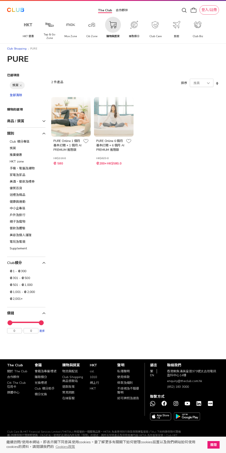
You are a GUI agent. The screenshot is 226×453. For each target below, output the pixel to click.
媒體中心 (13, 392)
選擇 (42, 331)
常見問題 (68, 392)
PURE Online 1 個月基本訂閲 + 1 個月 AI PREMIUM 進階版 (67, 145)
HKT (93, 388)
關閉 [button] (213, 445)
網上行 (94, 383)
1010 (93, 377)
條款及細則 (125, 383)
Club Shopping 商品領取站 (72, 379)
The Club (105, 10)
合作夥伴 (122, 10)
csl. (92, 371)
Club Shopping (16, 48)
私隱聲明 (123, 371)
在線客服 (68, 398)
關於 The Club (17, 371)
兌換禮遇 (41, 383)
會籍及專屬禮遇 (45, 371)
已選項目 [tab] (13, 75)
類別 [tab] (10, 133)
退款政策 (68, 387)
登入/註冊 (209, 10)
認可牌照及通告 (128, 398)
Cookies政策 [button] (65, 446)
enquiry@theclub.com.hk (184, 381)
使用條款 (123, 377)
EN (152, 375)
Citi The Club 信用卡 (16, 385)
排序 (184, 83)
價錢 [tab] (10, 313)
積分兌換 (41, 394)
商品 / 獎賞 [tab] (15, 121)
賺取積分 (41, 377)
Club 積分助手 (45, 388)
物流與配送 (70, 371)
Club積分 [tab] (14, 262)
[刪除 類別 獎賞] (20, 85)
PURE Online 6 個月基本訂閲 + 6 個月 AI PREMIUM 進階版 (110, 145)
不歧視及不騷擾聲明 (128, 390)
